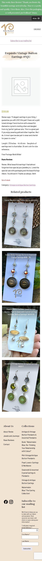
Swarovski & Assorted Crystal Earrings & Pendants (30, 473)
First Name (26, 534)
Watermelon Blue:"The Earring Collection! (28, 490)
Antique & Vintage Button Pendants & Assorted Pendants (29, 434)
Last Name (25, 541)
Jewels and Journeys (11, 436)
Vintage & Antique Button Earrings (22, 185)
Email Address (27, 528)
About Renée (8, 431)
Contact (7, 444)
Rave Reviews (9, 440)
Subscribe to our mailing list (21, 40)
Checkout (37, 29)
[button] (36, 18)
